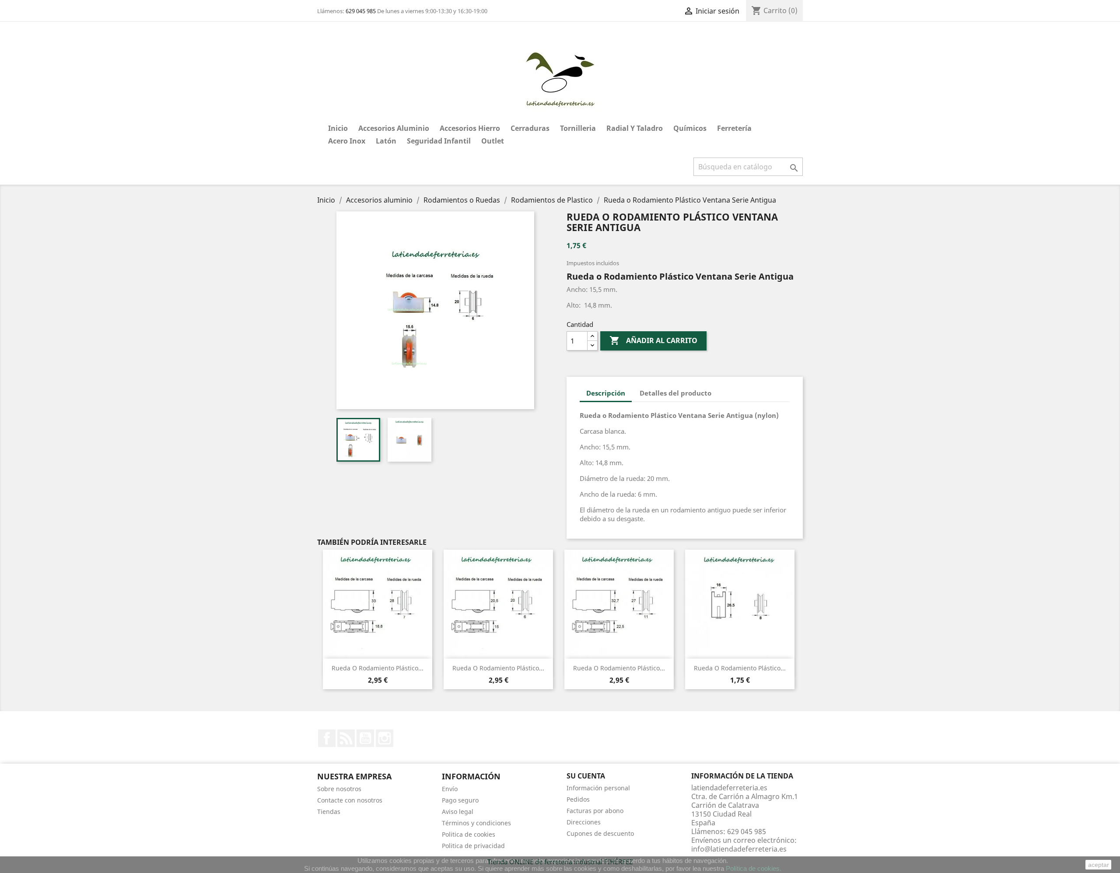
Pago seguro (460, 800)
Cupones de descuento (600, 833)
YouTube (365, 738)
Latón (386, 141)
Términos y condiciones (476, 823)
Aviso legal (457, 811)
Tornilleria (578, 128)
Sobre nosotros (339, 789)
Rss (346, 738)
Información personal (598, 788)
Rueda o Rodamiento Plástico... (378, 668)
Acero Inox (346, 141)
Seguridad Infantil (439, 141)
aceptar (1098, 864)
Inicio (338, 128)
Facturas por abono (595, 810)
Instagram (384, 738)
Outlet (492, 141)
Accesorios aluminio (393, 128)
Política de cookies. (753, 868)
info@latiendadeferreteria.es (739, 849)
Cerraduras (530, 128)
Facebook (327, 738)
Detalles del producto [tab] (675, 393)
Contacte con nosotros (349, 800)
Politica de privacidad (473, 845)
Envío (450, 789)
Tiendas (328, 811)
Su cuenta (586, 776)
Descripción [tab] (605, 393)
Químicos (690, 128)
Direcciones (584, 822)
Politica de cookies (468, 834)
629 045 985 (361, 11)
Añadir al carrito (653, 340)
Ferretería (734, 128)
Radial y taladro (634, 128)
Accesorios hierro (470, 128)
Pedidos (578, 799)
